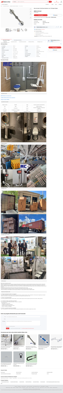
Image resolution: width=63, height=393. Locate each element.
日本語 (41, 387)
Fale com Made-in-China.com (36, 386)
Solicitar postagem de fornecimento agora (28, 328)
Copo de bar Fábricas (36, 381)
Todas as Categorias (4, 4)
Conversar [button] (55, 15)
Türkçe (48, 387)
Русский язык (23, 387)
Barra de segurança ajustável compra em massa (53, 381)
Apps (56, 4)
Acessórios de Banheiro (35, 372)
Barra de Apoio (3, 372)
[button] (44, 42)
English (11, 387)
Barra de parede (43, 381)
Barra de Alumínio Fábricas (5, 381)
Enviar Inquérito (40, 15)
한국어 (38, 387)
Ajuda (52, 4)
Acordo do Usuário (23, 386)
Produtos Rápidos (43, 386)
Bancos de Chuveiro (18, 372)
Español (14, 387)
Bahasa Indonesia (55, 387)
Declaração (19, 386)
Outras (48, 373)
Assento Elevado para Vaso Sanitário (6, 373)
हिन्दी (42, 387)
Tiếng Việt (51, 387)
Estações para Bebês (49, 372)
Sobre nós (16, 386)
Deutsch (30, 387)
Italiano (27, 387)
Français (20, 387)
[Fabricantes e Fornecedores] (5, 2)
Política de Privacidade (29, 386)
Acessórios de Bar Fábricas (14, 381)
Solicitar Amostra (53, 17)
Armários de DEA (18, 373)
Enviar (8, 328)
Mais (1, 383)
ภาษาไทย (45, 387)
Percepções (47, 386)
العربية (36, 387)
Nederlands (33, 387)
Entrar (61, 2)
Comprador (47, 4)
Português (17, 387)
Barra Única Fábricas (28, 381)
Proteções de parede (34, 373)
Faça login (35, 36)
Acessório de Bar (22, 381)
